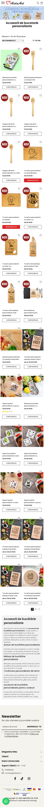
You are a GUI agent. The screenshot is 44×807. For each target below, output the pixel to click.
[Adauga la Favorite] (19, 49)
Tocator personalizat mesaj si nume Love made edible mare (10, 594)
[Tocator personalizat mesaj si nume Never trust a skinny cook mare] (33, 529)
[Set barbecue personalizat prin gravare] (33, 293)
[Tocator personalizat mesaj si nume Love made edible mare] (11, 576)
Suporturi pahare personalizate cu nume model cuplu (31, 454)
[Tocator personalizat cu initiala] (11, 200)
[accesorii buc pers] (22, 13)
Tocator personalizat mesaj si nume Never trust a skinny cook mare (32, 548)
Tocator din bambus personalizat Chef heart (32, 265)
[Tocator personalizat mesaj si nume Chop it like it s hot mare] (33, 340)
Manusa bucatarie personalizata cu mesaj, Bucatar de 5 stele (31, 404)
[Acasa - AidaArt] (15, 3)
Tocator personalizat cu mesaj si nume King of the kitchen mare (32, 594)
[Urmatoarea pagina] (38, 609)
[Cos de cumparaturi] (41, 3)
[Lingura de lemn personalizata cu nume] (33, 107)
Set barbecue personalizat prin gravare (30, 311)
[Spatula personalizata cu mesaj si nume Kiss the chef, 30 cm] (11, 340)
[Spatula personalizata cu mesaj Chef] (33, 60)
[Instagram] (29, 779)
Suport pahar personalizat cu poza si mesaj (10, 404)
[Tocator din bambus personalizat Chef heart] (33, 246)
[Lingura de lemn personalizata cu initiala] (11, 107)
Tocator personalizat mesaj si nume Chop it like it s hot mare (32, 358)
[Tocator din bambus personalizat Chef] (11, 293)
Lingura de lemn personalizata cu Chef (11, 171)
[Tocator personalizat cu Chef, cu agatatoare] (11, 246)
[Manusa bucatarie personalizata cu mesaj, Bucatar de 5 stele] (33, 386)
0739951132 (9, 770)
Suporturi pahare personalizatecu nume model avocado (11, 454)
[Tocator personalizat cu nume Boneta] (33, 153)
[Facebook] (15, 779)
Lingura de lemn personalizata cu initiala (8, 125)
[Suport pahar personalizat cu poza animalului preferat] (33, 483)
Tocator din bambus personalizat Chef (10, 311)
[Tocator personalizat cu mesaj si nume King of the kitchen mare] (33, 576)
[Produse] (3, 3)
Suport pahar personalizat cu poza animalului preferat (32, 501)
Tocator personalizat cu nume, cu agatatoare (32, 218)
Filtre (37, 40)
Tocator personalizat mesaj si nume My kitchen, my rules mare (11, 548)
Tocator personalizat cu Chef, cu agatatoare (10, 265)
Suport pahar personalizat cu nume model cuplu (10, 501)
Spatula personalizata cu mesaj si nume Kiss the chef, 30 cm (11, 358)
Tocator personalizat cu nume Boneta (32, 171)
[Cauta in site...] (38, 3)
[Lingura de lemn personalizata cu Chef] (11, 153)
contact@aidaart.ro (12, 773)
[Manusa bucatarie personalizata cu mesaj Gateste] (11, 60)
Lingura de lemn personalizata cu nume (30, 125)
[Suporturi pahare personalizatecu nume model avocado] (11, 436)
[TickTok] (22, 779)
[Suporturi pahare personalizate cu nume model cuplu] (33, 436)
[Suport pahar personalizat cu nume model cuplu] (11, 483)
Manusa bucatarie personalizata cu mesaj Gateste (9, 78)
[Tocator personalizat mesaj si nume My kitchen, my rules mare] (11, 529)
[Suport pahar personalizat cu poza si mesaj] (11, 386)
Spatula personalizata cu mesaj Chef (33, 78)
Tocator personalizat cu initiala (10, 218)
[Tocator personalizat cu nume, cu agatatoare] (33, 200)
